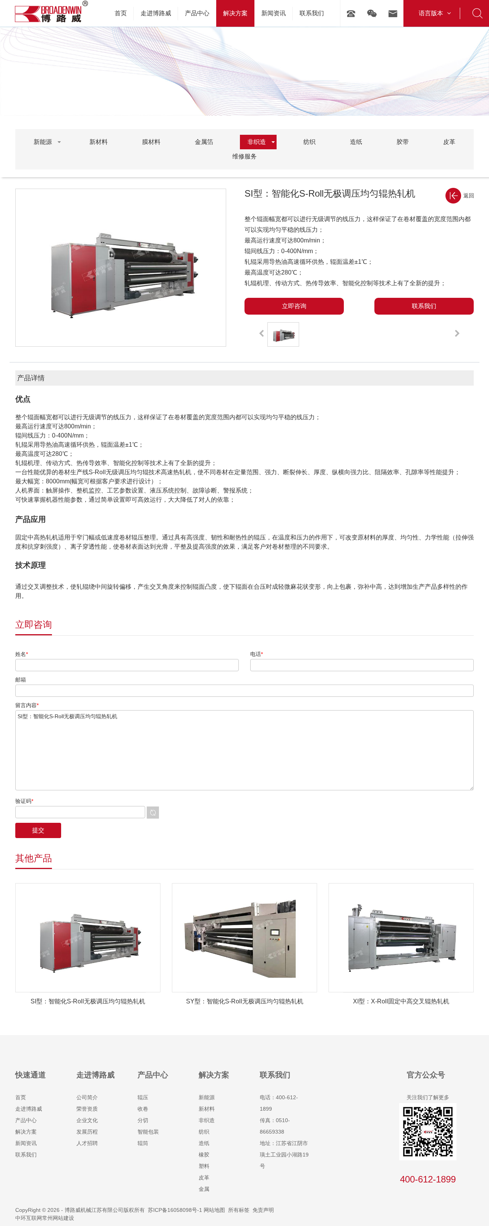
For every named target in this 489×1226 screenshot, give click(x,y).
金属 (204, 1189)
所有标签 (238, 1210)
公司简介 (87, 1097)
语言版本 (431, 13)
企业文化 (87, 1120)
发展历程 (87, 1132)
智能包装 (148, 1132)
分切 (143, 1120)
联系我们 (26, 1155)
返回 (468, 195)
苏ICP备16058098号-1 (175, 1210)
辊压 (143, 1097)
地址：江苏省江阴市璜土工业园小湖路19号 (284, 1154)
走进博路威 (28, 1109)
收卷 (143, 1109)
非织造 (207, 1120)
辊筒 (143, 1143)
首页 (20, 1097)
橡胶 (204, 1155)
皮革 (204, 1177)
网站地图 (214, 1210)
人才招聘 (87, 1143)
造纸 (204, 1143)
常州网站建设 (58, 1218)
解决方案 (26, 1132)
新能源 (207, 1097)
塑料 (204, 1166)
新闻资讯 (26, 1143)
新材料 (207, 1109)
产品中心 (26, 1120)
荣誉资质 (87, 1109)
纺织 (204, 1132)
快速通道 (30, 1075)
